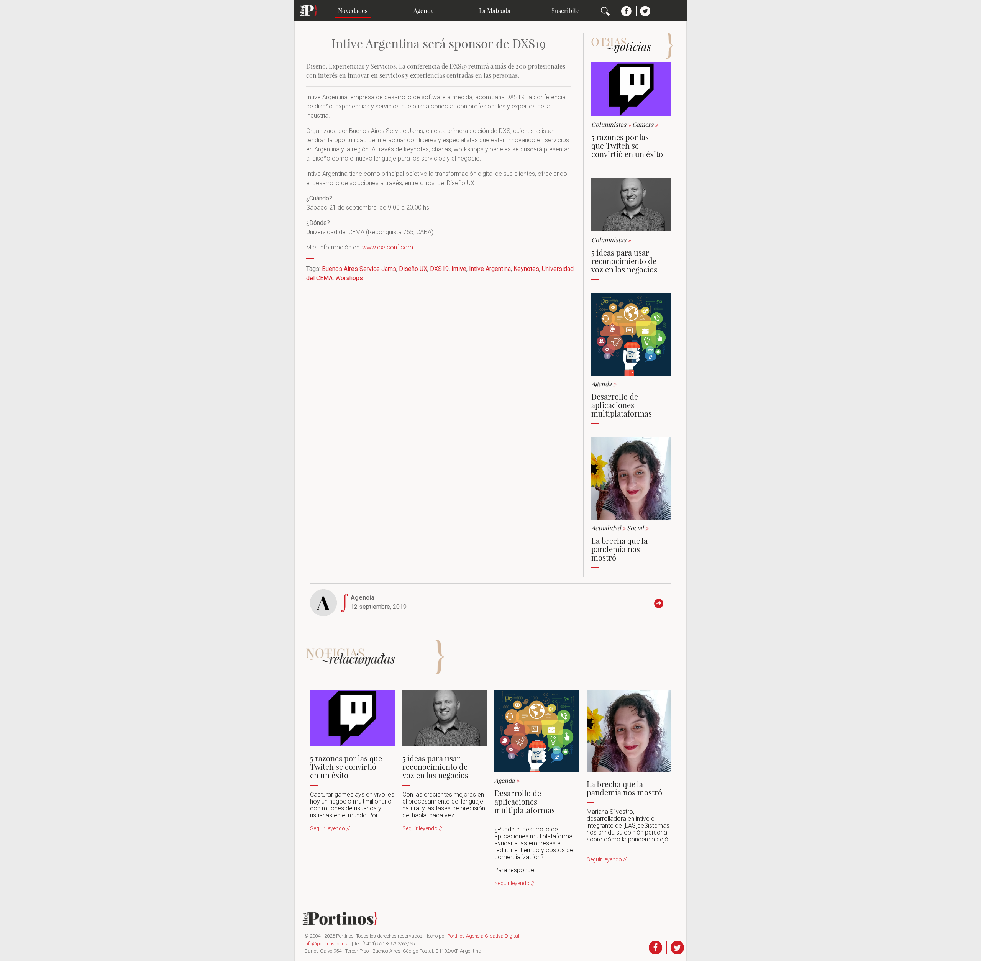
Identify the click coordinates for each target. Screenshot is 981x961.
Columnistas (611, 124)
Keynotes (526, 268)
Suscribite (565, 11)
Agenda (423, 11)
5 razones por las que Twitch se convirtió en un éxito (627, 145)
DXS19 (439, 268)
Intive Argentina (490, 268)
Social (637, 528)
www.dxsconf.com (387, 247)
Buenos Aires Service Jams (359, 268)
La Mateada (494, 11)
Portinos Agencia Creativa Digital (483, 936)
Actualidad (609, 528)
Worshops (349, 278)
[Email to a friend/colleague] (660, 603)
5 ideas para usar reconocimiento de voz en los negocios (624, 260)
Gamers (645, 124)
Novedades (352, 11)
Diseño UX (413, 268)
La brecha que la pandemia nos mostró (619, 548)
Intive (458, 268)
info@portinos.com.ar (327, 943)
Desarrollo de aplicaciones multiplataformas (621, 404)
